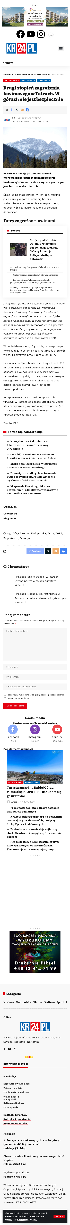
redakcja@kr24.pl (14, 1148)
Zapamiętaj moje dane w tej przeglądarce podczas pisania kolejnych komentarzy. (36, 696)
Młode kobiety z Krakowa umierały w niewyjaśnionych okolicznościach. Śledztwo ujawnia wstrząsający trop (33, 845)
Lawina (25, 533)
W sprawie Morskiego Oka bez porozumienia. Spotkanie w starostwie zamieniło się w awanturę (32, 490)
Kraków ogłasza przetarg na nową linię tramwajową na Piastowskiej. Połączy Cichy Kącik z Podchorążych (34, 820)
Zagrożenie (10, 538)
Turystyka (44, 80)
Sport (60, 1002)
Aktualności (12, 80)
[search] (47, 48)
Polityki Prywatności (15, 1216)
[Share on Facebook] (11, 109)
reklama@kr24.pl (14, 1164)
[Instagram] (41, 34)
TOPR (58, 533)
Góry (16, 533)
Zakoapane (27, 538)
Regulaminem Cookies (25, 1220)
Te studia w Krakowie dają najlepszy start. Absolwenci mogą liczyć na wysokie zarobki (34, 833)
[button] (61, 48)
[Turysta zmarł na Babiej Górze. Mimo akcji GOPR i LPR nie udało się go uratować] (35, 767)
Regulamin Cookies (15, 1123)
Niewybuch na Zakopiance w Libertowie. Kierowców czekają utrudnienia (27, 445)
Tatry (50, 533)
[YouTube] (10, 1049)
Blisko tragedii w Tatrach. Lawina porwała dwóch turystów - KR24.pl (36, 581)
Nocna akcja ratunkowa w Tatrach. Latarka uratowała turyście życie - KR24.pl (40, 598)
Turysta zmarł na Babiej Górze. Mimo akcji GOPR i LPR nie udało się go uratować (34, 792)
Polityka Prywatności (17, 1119)
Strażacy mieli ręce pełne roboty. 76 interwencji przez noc (35, 275)
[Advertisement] (35, 893)
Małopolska (28, 80)
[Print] (27, 109)
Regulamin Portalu (15, 1114)
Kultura (49, 1002)
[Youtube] (31, 34)
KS (13, 118)
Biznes (37, 1002)
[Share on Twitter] (16, 109)
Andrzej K (16, 802)
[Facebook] (20, 34)
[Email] (22, 109)
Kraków (8, 1002)
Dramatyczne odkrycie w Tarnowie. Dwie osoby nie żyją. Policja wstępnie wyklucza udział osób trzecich (32, 477)
